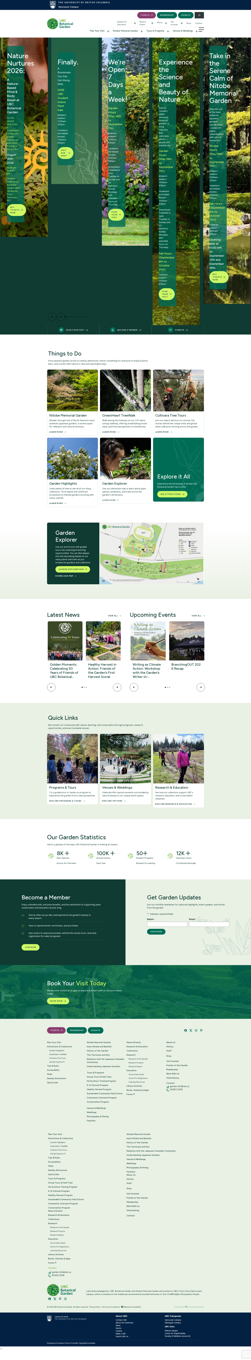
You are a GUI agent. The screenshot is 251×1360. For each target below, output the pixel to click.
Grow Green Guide (136, 1074)
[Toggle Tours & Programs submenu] (168, 31)
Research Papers (135, 1066)
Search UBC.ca (122, 1336)
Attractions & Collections (59, 1046)
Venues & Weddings (183, 30)
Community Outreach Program (102, 1097)
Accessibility (53, 1070)
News (118, 1325)
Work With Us (172, 1073)
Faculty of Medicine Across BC (178, 1336)
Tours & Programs (155, 30)
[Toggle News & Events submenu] (152, 23)
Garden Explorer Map (71, 569)
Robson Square (171, 1330)
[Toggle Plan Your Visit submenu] (108, 31)
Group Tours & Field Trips (99, 1077)
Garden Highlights (56, 1050)
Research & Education (121, 23)
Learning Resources (137, 1082)
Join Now (30, 947)
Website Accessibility (132, 1307)
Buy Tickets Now (14, 210)
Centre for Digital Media (175, 1333)
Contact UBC (121, 1320)
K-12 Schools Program (97, 1085)
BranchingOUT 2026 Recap (186, 667)
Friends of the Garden (177, 1065)
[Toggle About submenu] (166, 23)
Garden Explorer (56, 1062)
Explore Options (112, 801)
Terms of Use (69, 1343)
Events (118, 1328)
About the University (124, 1322)
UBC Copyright (80, 1343)
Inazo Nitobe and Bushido (99, 1046)
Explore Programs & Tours (65, 801)
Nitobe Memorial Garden (125, 30)
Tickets (145, 15)
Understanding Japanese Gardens (103, 1066)
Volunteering (172, 1078)
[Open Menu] (201, 29)
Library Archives (134, 1086)
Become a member (127, 330)
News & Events (143, 23)
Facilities (91, 1120)
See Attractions (171, 494)
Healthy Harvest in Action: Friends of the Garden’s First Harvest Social (102, 671)
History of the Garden (97, 1050)
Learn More (109, 500)
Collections (132, 1050)
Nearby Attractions (56, 1078)
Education (131, 1070)
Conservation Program (98, 1102)
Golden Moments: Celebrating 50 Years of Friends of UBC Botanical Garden (64, 671)
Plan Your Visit (97, 30)
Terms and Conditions (110, 1307)
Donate (185, 15)
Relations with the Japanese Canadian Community (105, 1060)
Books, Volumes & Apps (138, 1090)
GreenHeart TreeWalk (58, 1054)
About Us (170, 1042)
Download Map (64, 576)
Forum (130, 1094)
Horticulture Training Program (101, 1081)
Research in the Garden (138, 1059)
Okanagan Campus (173, 1322)
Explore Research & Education (173, 804)
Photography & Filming (98, 1116)
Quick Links (52, 1082)
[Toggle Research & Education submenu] (135, 23)
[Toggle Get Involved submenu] (182, 23)
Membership (167, 15)
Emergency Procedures (55, 1343)
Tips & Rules (53, 1066)
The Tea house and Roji (98, 1055)
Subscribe (156, 932)
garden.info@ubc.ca (179, 1086)
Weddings (91, 1112)
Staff (169, 1050)
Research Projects (136, 1063)
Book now (56, 1001)
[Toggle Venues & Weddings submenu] (197, 31)
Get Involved (174, 23)
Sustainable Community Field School (104, 1093)
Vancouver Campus (173, 1320)
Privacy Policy (94, 1307)
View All (113, 616)
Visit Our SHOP (64, 153)
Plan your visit (75, 330)
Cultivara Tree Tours (57, 1058)
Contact (198, 23)
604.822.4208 (176, 1089)
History (169, 1046)
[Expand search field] (199, 15)
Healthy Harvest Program (99, 1089)
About (159, 22)
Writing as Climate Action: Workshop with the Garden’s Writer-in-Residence (147, 671)
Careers (119, 1331)
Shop (188, 23)
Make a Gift (121, 1333)
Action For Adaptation (138, 1078)
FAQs (49, 1074)
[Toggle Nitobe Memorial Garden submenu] (142, 31)
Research (131, 1055)
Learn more (56, 432)
